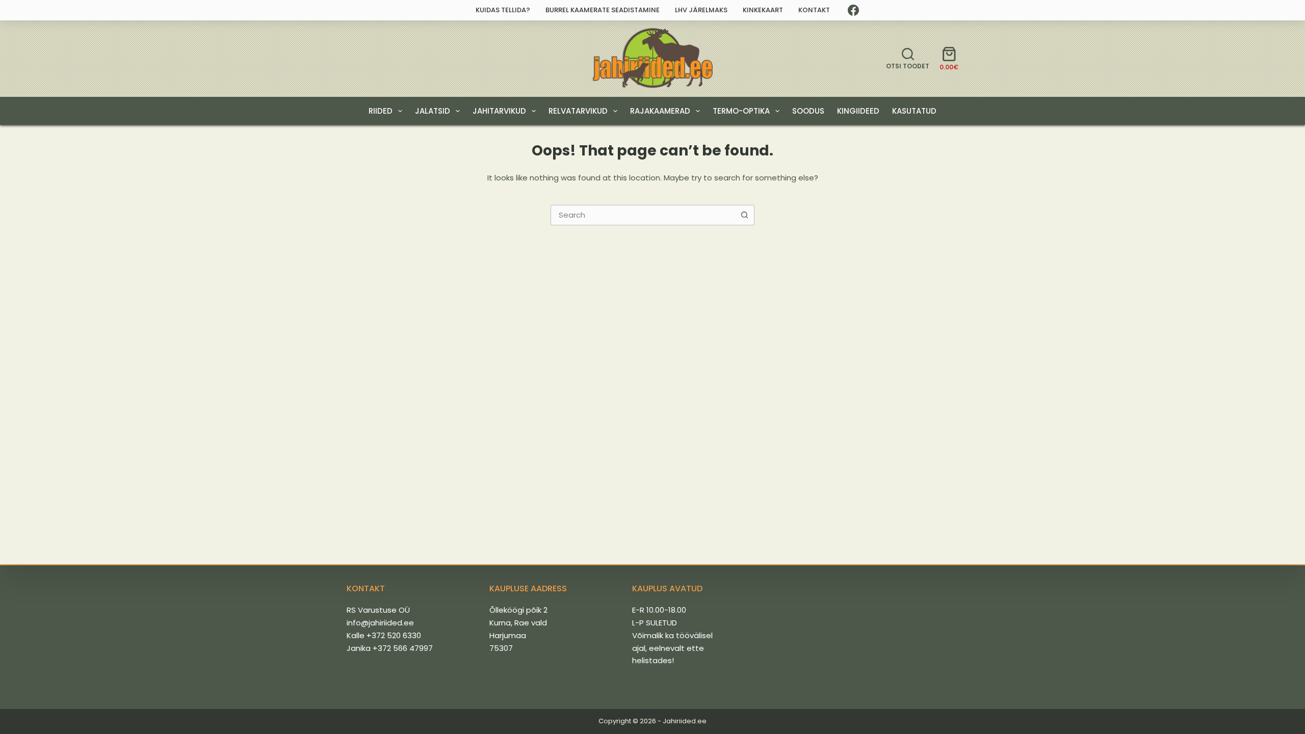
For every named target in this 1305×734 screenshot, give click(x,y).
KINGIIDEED (858, 111)
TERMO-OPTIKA (741, 111)
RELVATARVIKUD (578, 111)
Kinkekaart (763, 10)
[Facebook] (853, 10)
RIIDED (381, 111)
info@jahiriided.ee (380, 622)
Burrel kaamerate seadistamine (602, 10)
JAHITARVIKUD (499, 111)
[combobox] (643, 215)
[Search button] (744, 215)
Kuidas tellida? (503, 10)
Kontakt (814, 10)
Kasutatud (914, 111)
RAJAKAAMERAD (660, 111)
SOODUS (808, 111)
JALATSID (432, 111)
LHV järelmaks (701, 10)
